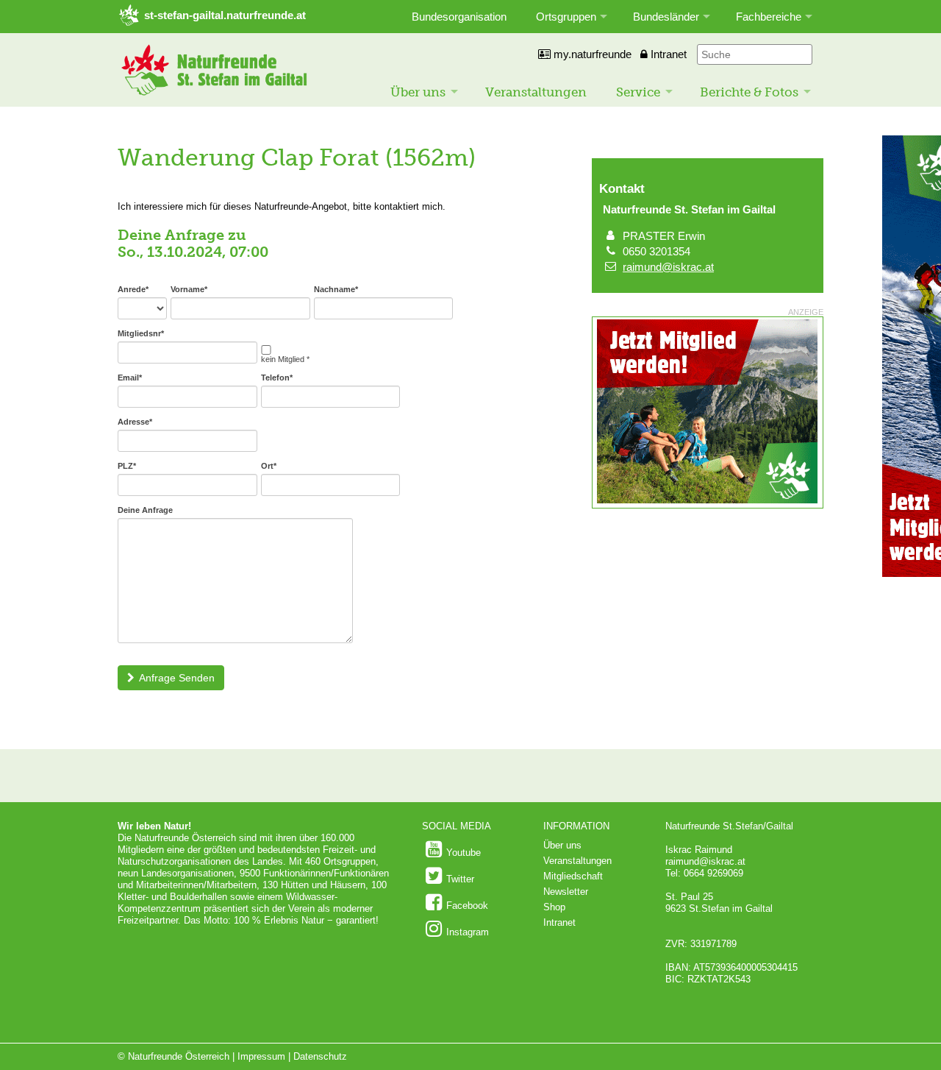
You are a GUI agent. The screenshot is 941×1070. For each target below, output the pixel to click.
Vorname (189, 289)
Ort (268, 465)
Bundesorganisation (459, 16)
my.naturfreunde (591, 54)
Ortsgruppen (566, 16)
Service (638, 92)
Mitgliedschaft (573, 876)
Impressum (261, 1056)
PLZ (127, 465)
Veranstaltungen (536, 92)
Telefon (277, 377)
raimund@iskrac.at (668, 267)
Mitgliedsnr (141, 333)
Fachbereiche (768, 16)
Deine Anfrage (145, 510)
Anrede (133, 289)
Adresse (135, 421)
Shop (554, 907)
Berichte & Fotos (749, 92)
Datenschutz (320, 1056)
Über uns (418, 92)
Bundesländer (666, 16)
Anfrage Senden (177, 678)
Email (130, 377)
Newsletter (565, 891)
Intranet (667, 54)
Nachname (336, 289)
